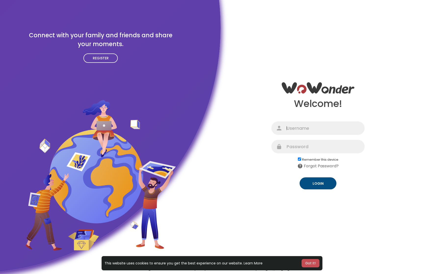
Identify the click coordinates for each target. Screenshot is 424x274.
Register (101, 58)
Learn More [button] (253, 263)
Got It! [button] (310, 263)
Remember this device (320, 159)
